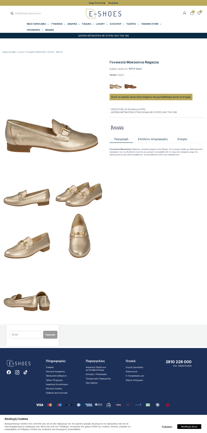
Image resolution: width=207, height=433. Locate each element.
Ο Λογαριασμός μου (135, 375)
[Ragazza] (117, 128)
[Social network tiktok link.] (26, 372)
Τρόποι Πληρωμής (54, 380)
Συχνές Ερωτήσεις (134, 367)
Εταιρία (182, 139)
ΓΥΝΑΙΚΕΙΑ (56, 24)
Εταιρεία (49, 367)
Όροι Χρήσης (92, 383)
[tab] (121, 139)
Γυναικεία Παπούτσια (35, 52)
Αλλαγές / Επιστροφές (96, 374)
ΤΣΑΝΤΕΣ (131, 24)
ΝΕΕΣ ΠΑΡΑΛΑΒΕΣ (36, 24)
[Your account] (184, 13)
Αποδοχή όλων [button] (189, 426)
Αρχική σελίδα (9, 52)
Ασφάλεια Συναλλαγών (57, 384)
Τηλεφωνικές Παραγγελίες (98, 378)
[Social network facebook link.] (9, 372)
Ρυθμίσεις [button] (167, 426)
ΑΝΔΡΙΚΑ (72, 24)
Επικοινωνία (131, 371)
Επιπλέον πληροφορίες (153, 139)
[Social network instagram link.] (17, 372)
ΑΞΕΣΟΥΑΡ (115, 24)
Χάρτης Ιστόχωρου (134, 380)
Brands (49, 30)
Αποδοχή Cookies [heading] (16, 418)
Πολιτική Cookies (54, 388)
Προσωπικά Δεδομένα (56, 375)
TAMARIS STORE (150, 24)
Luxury (21, 52)
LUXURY (100, 24)
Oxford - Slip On (55, 52)
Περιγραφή (121, 139)
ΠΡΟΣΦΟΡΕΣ (33, 30)
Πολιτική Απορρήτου (55, 371)
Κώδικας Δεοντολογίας (57, 393)
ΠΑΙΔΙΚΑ (86, 24)
